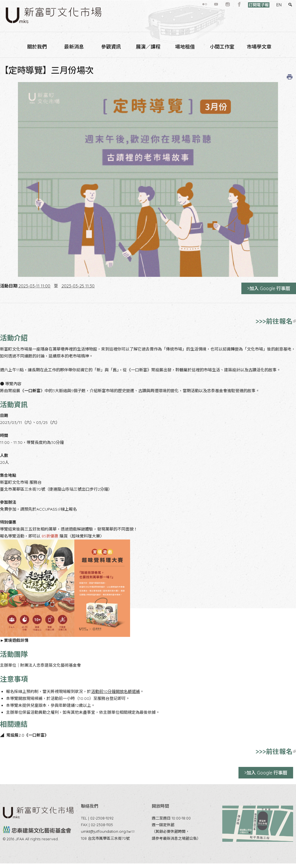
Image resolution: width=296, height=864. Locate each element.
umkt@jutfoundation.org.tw (107, 831)
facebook (239, 4)
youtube (216, 4)
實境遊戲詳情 (16, 640)
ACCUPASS (48, 509)
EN (279, 5)
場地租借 (185, 47)
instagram (228, 4)
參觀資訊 (111, 47)
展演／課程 (148, 47)
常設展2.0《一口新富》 (27, 735)
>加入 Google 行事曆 (268, 288)
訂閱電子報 (259, 5)
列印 (289, 76)
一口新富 (32, 390)
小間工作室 (222, 47)
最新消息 (74, 47)
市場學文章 (259, 47)
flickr (205, 4)
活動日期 (8, 286)
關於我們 (37, 47)
